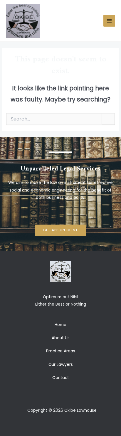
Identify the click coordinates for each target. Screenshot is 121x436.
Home (60, 325)
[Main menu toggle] (109, 21)
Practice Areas (60, 351)
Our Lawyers (60, 364)
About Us (61, 338)
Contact (60, 377)
